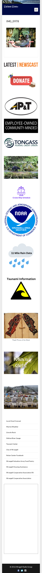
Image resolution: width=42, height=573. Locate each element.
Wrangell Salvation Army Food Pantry (20, 461)
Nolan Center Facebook (14, 455)
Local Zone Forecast (13, 421)
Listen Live (10, 6)
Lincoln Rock (11, 432)
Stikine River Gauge (13, 438)
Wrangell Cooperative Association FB (19, 473)
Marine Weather (12, 427)
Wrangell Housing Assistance (17, 467)
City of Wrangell (12, 450)
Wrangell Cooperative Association (18, 478)
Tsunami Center (12, 444)
